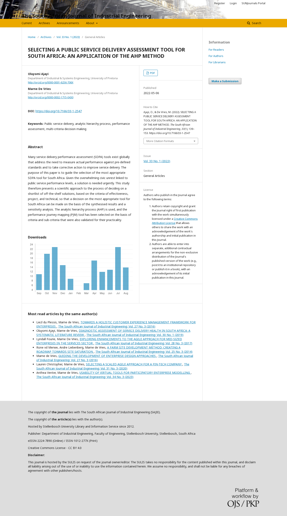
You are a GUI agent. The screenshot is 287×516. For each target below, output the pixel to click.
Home (32, 37)
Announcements (68, 23)
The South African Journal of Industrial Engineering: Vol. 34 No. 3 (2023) (84, 377)
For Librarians (217, 62)
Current (27, 23)
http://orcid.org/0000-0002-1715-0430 (50, 97)
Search (256, 23)
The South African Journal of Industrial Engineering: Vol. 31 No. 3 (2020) (112, 366)
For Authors (216, 56)
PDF (152, 73)
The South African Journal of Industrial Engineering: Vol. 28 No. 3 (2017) (143, 343)
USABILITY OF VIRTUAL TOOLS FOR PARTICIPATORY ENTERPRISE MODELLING (135, 373)
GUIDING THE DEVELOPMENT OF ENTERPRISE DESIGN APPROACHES (107, 356)
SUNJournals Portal (253, 3)
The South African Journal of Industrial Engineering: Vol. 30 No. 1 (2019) (134, 335)
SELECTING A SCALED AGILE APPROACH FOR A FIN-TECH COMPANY (134, 364)
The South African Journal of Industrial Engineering (86, 15)
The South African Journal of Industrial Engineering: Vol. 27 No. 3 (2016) (106, 326)
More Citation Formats (160, 141)
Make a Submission (225, 81)
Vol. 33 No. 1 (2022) (68, 37)
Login (233, 3)
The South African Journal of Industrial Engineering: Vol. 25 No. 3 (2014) (143, 352)
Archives (44, 23)
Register (219, 3)
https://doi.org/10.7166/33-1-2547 (59, 111)
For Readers (216, 49)
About (90, 23)
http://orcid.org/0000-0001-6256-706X (50, 82)
